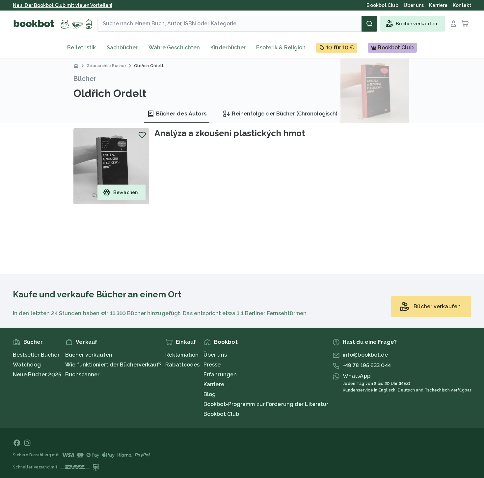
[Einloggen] (453, 24)
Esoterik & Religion (281, 47)
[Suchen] (369, 24)
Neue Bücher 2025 (37, 374)
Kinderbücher (228, 47)
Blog (209, 394)
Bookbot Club (221, 414)
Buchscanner (82, 374)
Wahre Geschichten (174, 47)
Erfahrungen (220, 374)
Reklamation (182, 355)
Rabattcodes (182, 365)
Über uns (215, 355)
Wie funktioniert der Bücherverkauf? (113, 365)
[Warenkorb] (465, 24)
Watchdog (27, 365)
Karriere (213, 384)
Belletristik (81, 47)
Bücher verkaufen (88, 355)
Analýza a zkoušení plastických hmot (229, 133)
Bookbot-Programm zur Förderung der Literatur (265, 404)
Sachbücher (122, 47)
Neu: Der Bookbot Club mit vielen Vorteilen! (62, 5)
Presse (212, 365)
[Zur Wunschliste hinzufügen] (142, 135)
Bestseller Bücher (36, 355)
